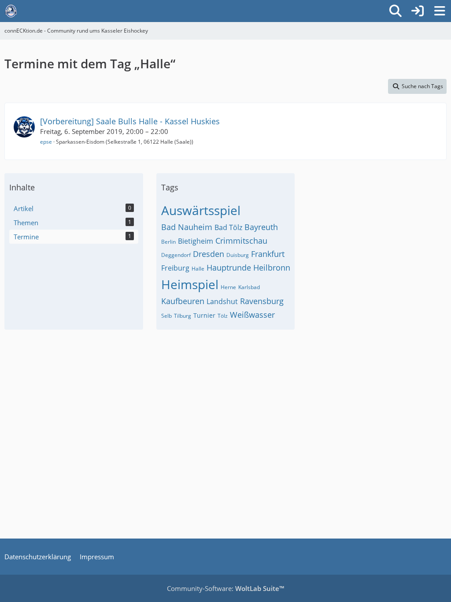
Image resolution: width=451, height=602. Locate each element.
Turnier (204, 315)
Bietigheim (195, 241)
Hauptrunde (229, 267)
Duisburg (237, 255)
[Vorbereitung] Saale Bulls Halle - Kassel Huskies (130, 121)
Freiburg (175, 268)
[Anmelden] (417, 11)
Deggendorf (176, 255)
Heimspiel (189, 284)
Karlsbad (249, 287)
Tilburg (182, 316)
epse (46, 141)
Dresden (208, 254)
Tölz (223, 316)
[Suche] (395, 11)
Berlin (168, 241)
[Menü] (439, 11)
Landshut (222, 301)
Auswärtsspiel (200, 210)
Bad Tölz (228, 227)
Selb (166, 316)
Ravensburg (262, 301)
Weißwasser (252, 314)
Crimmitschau (241, 240)
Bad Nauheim (186, 227)
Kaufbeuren (182, 301)
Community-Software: (225, 588)
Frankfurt (268, 254)
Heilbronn (271, 267)
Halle (198, 268)
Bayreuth (261, 227)
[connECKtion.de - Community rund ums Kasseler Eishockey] (11, 11)
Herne (228, 287)
